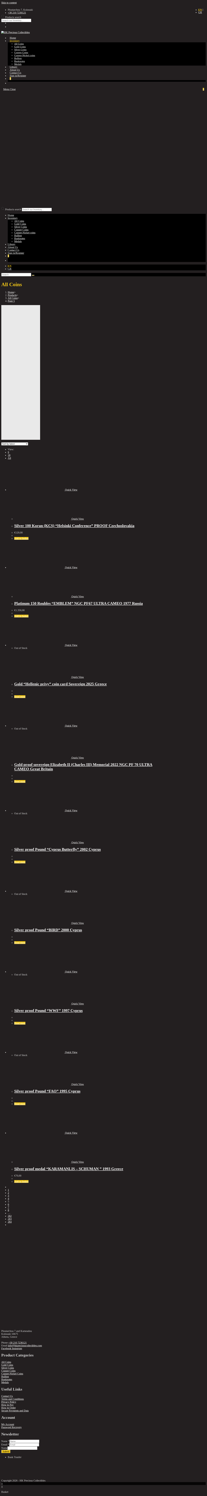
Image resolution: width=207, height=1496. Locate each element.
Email (5, 1444)
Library (11, 244)
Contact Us (7, 1396)
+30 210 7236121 (17, 1342)
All (9, 458)
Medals (18, 241)
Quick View (70, 489)
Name (5, 1441)
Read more (19, 696)
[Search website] (10, 83)
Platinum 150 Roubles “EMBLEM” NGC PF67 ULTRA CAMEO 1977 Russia (78, 603)
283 (10, 1219)
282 (10, 1216)
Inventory (13, 218)
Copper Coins (21, 229)
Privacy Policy (8, 1402)
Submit (6, 1451)
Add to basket (21, 538)
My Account (7, 1424)
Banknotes (19, 238)
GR (200, 12)
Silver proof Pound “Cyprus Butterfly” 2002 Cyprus (57, 849)
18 (9, 455)
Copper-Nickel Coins (12, 1373)
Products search (13, 209)
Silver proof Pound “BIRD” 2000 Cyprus (48, 930)
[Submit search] (33, 275)
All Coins (19, 221)
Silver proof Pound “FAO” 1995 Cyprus (47, 1091)
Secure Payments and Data (15, 1410)
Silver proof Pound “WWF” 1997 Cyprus (48, 1010)
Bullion (18, 235)
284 (10, 1221)
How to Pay (7, 1404)
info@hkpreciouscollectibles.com (25, 1345)
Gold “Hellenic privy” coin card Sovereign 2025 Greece (60, 684)
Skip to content (9, 2)
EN (200, 9)
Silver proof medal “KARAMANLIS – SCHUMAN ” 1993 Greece (68, 1169)
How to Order (8, 1407)
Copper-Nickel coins (24, 232)
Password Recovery (11, 1427)
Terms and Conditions (12, 1399)
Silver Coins (20, 226)
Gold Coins (20, 224)
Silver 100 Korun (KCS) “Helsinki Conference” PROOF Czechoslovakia (74, 526)
